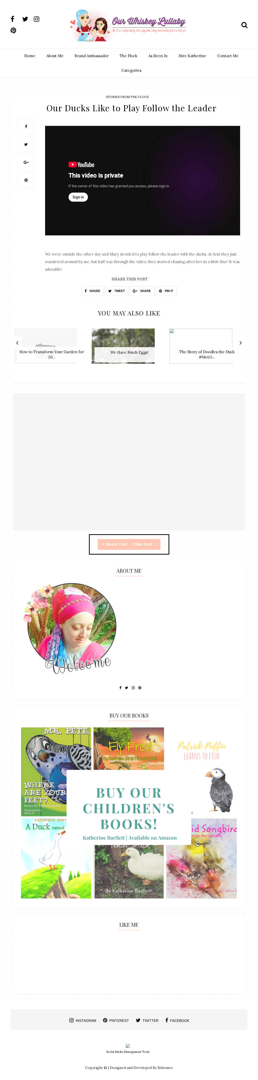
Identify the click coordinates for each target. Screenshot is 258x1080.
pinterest (119, 1021)
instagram (86, 1021)
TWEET (119, 291)
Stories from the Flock (127, 97)
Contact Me (228, 55)
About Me (54, 55)
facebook (179, 1021)
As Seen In (158, 55)
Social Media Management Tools (127, 1052)
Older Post (143, 544)
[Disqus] (129, 466)
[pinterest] (16, 30)
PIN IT (168, 291)
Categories (131, 70)
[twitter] (27, 19)
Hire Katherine (192, 55)
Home (29, 55)
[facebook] (16, 19)
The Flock (128, 55)
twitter (150, 1021)
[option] (51, 348)
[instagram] (39, 19)
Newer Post (116, 544)
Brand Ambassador (92, 55)
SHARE (94, 291)
